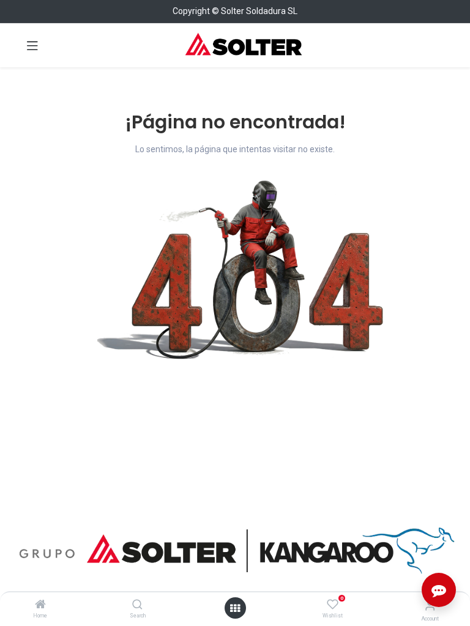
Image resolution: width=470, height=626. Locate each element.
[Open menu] (235, 608)
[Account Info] (430, 605)
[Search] (137, 605)
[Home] (40, 605)
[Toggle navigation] (32, 45)
